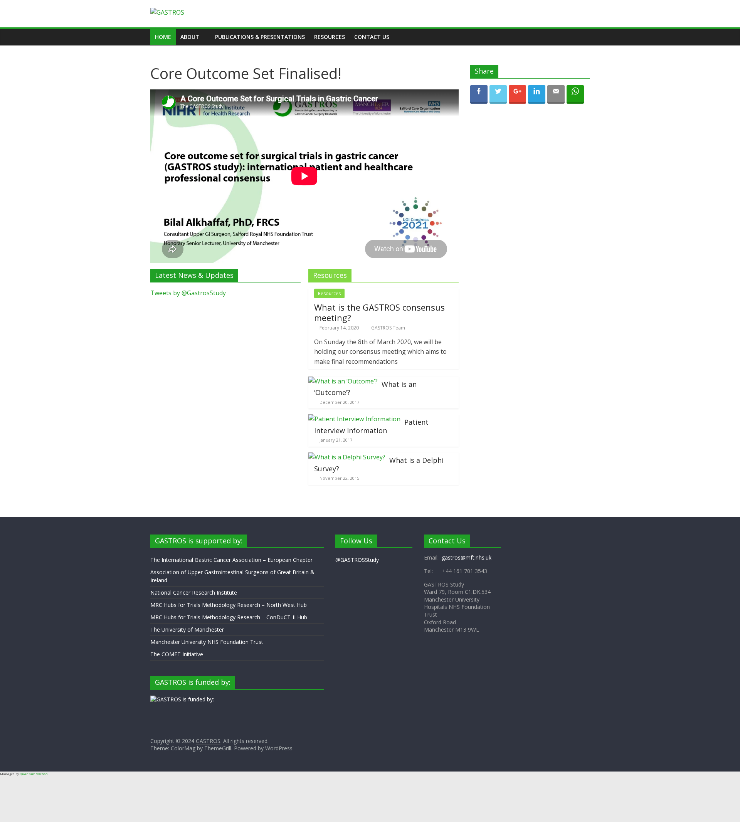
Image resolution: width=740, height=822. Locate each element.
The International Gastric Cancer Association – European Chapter (231, 559)
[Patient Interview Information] (354, 419)
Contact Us (371, 36)
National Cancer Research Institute (193, 592)
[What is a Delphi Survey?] (346, 457)
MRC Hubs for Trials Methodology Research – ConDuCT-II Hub (228, 617)
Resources (329, 36)
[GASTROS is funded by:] (182, 699)
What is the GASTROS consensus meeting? (379, 312)
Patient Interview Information (371, 426)
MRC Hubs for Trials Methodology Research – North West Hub (228, 605)
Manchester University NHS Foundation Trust (206, 641)
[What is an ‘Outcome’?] (343, 381)
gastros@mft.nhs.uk (466, 557)
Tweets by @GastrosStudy (188, 293)
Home (163, 36)
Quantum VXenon (34, 774)
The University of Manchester (187, 629)
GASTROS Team (388, 327)
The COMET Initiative (176, 654)
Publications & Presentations (260, 36)
